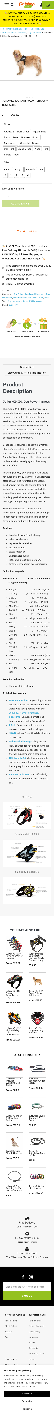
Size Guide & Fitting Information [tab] (27, 372)
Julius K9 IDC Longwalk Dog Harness (36, 1030)
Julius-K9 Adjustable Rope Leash (37, 1153)
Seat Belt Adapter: (19, 774)
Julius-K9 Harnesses (32, 301)
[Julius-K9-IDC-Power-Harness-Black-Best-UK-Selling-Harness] (27, 62)
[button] (12, 5)
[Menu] (6, 4)
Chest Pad (15, 716)
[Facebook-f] (23, 1277)
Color (7, 124)
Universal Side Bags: (20, 741)
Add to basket (21, 203)
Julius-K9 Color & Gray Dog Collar (14, 1118)
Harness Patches (18, 700)
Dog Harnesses (35, 32)
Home (3, 28)
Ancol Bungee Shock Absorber (14, 1152)
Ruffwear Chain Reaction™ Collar (37, 1118)
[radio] (9, 131)
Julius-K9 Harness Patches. (24, 712)
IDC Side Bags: (17, 757)
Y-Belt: (13, 733)
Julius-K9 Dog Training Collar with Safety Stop (14, 1188)
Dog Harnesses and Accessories (28, 297)
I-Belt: (12, 725)
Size (6, 162)
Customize (27, 1401)
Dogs (46, 297)
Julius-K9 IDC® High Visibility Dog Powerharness (13, 1031)
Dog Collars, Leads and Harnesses (23, 28)
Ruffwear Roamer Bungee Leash (37, 1080)
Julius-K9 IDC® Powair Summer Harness (14, 956)
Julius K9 (13, 304)
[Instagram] (31, 1277)
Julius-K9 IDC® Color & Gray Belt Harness (36, 993)
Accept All (27, 1393)
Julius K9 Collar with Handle (36, 1187)
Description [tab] (27, 367)
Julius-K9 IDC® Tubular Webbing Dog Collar (13, 1082)
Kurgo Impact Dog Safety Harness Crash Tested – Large (36, 957)
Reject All (27, 1408)
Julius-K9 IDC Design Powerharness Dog (13, 994)
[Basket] (48, 5)
